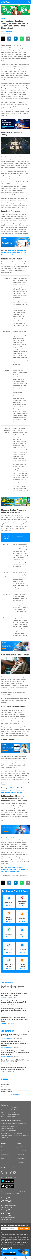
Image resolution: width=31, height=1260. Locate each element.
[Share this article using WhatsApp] (22, 39)
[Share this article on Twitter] (3, 39)
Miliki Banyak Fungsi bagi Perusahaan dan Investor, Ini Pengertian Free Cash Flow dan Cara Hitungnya (14, 869)
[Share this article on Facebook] (9, 39)
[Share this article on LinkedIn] (16, 39)
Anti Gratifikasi (20, 1162)
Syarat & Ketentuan (22, 1147)
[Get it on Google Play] (15, 1181)
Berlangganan (24, 1228)
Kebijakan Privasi (21, 1150)
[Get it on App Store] (15, 1186)
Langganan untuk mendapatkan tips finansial (14, 1225)
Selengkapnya (15, 1094)
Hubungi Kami (5, 1154)
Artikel (2, 1158)
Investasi (3, 18)
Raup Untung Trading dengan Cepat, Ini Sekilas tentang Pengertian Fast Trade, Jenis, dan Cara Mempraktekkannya (14, 253)
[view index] (28, 1031)
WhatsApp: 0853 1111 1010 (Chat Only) (11, 1133)
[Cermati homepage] (7, 1248)
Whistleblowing (21, 1158)
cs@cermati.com (12, 1116)
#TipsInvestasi (23, 875)
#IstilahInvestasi (6, 875)
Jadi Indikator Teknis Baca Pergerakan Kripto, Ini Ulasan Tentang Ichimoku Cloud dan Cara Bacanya (12, 790)
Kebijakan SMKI (21, 1154)
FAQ (2, 1150)
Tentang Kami (4, 1147)
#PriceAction (15, 875)
